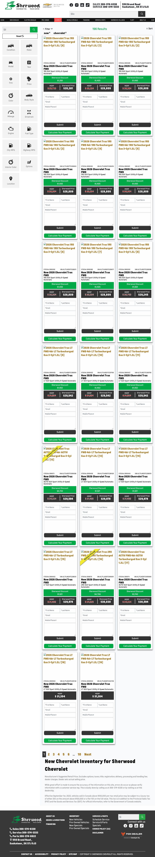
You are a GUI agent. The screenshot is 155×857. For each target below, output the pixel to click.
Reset (19, 36)
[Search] (141, 14)
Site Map (73, 854)
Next (87, 754)
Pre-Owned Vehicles (79, 822)
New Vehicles (75, 819)
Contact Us (26, 854)
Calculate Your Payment (60, 132)
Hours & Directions (55, 820)
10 (79, 754)
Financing (51, 824)
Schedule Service (100, 819)
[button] (2, 20)
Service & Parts (100, 816)
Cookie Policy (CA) (101, 829)
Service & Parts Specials (99, 824)
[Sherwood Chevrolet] (22, 5)
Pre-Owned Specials (79, 828)
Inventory (74, 816)
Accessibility (41, 854)
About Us (50, 816)
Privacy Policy (58, 854)
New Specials (75, 825)
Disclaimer (97, 833)
